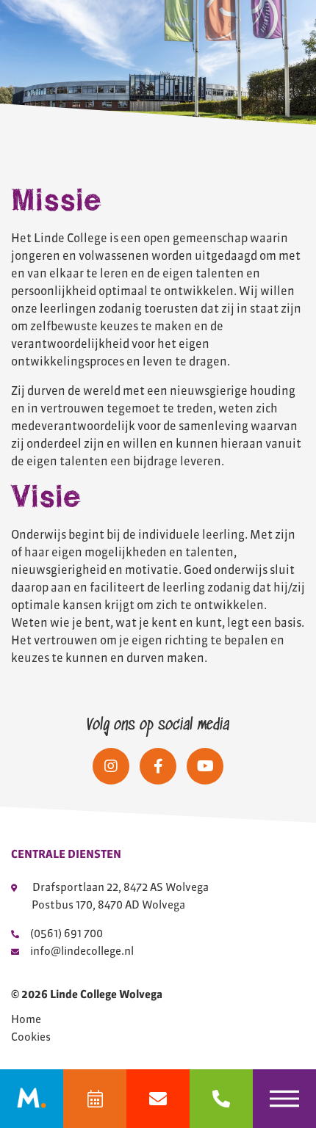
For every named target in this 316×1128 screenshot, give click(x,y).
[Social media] (111, 766)
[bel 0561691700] (221, 1098)
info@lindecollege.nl (82, 951)
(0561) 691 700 (66, 933)
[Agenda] (94, 1098)
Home (26, 1019)
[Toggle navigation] (284, 1098)
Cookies (31, 1037)
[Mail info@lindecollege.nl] (158, 1098)
